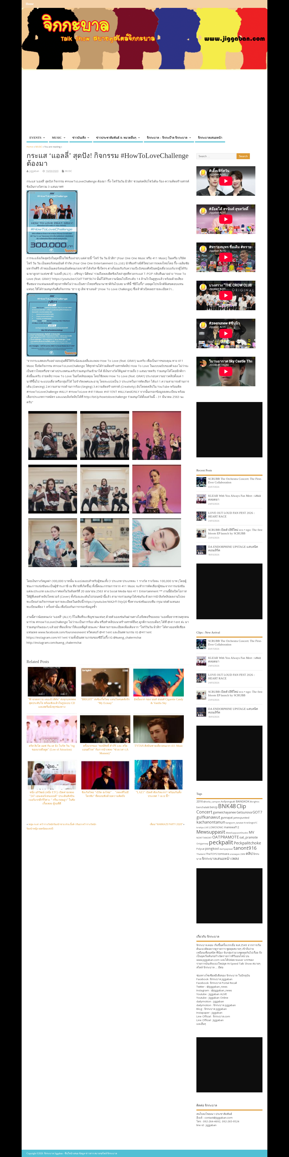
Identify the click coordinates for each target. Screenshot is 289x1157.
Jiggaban (218, 1020)
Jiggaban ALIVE (218, 994)
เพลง (235, 858)
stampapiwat (226, 848)
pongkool (212, 848)
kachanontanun (210, 822)
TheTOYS (211, 854)
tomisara (223, 854)
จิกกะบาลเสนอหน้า (210, 137)
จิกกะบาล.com (221, 1016)
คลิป (249, 853)
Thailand (200, 853)
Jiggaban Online (218, 997)
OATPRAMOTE (225, 837)
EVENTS (35, 137)
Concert (204, 812)
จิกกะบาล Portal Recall (223, 983)
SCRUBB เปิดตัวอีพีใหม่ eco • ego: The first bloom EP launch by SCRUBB (235, 531)
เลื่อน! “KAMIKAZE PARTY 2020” (166, 824)
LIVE (206, 827)
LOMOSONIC (216, 827)
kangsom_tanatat (234, 822)
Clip (241, 806)
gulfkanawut (208, 817)
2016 (199, 801)
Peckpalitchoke (247, 843)
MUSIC (57, 137)
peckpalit (221, 842)
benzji (213, 807)
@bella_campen (211, 801)
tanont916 (245, 848)
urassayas (235, 853)
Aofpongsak (228, 801)
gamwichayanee (224, 812)
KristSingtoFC (250, 822)
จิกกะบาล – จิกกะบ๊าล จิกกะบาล (167, 137)
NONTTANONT (204, 837)
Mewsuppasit (210, 831)
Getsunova (244, 812)
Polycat (200, 849)
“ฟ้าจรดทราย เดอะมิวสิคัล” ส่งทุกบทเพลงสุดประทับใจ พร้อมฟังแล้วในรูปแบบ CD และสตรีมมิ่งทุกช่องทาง (52, 703)
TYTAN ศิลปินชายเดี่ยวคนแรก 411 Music (158, 745)
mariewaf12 (231, 827)
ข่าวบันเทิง (79, 137)
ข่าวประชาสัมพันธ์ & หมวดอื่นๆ (116, 137)
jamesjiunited (241, 817)
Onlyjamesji (202, 843)
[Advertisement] (144, 104)
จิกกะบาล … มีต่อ (213, 967)
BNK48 (227, 806)
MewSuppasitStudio (237, 832)
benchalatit (202, 807)
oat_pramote (248, 837)
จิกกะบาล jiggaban (221, 979)
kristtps (200, 827)
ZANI (242, 854)
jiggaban (34, 171)
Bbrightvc (255, 801)
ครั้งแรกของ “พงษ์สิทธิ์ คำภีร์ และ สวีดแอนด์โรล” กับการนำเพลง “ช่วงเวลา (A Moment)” (105, 749)
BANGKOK (242, 801)
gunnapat (227, 817)
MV (251, 832)
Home (30, 4)
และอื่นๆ (201, 1024)
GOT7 (257, 812)
